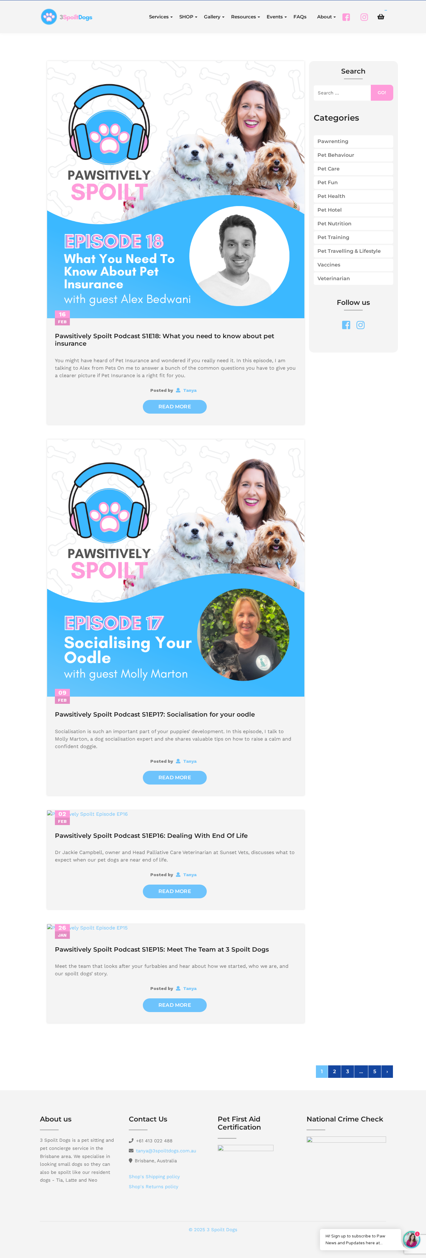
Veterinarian (333, 278)
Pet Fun (327, 182)
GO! (382, 92)
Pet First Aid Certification (239, 1123)
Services (159, 17)
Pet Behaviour (335, 155)
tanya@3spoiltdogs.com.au (166, 1151)
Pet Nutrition (334, 224)
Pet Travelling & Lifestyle (349, 251)
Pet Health (331, 196)
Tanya (189, 390)
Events (275, 17)
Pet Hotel (329, 210)
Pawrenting (332, 141)
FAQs (300, 17)
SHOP (186, 17)
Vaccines (328, 265)
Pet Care (328, 169)
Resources (243, 17)
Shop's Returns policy (153, 1186)
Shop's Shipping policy (154, 1176)
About (324, 17)
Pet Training (333, 237)
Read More (174, 407)
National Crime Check (345, 1119)
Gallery (212, 17)
